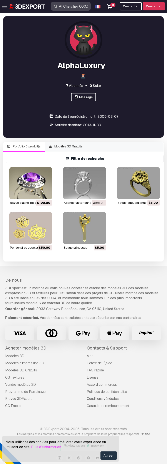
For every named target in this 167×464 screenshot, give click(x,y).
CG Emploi (13, 406)
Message (85, 97)
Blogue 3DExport (18, 398)
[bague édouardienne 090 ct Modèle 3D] (138, 183)
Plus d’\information (46, 447)
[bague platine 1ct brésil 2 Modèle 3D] (30, 183)
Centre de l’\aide (99, 363)
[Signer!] (46, 193)
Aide (90, 356)
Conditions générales (103, 398)
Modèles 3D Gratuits (68, 146)
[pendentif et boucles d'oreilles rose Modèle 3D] (30, 228)
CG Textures (14, 377)
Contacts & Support (107, 348)
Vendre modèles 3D (20, 384)
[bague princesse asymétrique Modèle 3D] (84, 228)
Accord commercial (102, 384)
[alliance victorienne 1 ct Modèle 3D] (84, 183)
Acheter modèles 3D (25, 348)
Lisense (93, 377)
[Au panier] (37, 193)
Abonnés (74, 85)
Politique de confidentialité (107, 391)
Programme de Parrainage (25, 391)
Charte (145, 434)
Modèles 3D (14, 356)
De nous (13, 280)
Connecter (154, 6)
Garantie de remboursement (108, 406)
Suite (95, 85)
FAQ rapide (95, 370)
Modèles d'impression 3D (24, 363)
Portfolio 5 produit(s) (27, 146)
